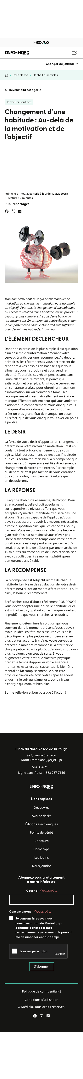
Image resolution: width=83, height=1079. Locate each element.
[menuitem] (62, 64)
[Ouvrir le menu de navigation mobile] (75, 53)
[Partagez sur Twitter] (13, 211)
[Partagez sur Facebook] (7, 211)
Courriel (41, 890)
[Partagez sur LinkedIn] (20, 211)
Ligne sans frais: (41, 772)
